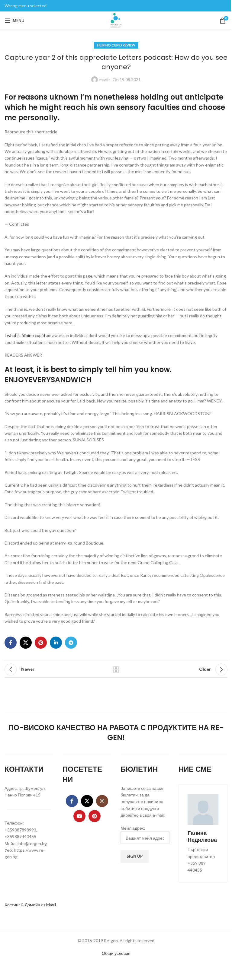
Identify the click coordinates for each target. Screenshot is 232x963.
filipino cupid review (116, 45)
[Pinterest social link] (41, 643)
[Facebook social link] (11, 643)
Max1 (51, 904)
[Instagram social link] (102, 801)
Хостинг (12, 904)
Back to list (116, 669)
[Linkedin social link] (56, 643)
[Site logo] (116, 20)
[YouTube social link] (79, 816)
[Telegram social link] (71, 643)
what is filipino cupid (26, 335)
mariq (104, 79)
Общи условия (116, 953)
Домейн (32, 904)
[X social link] (26, 643)
